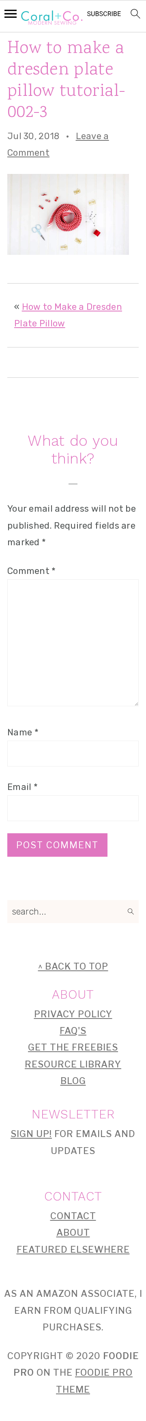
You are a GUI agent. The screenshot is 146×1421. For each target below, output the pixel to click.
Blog (73, 1081)
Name (23, 732)
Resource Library (73, 1064)
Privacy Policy (73, 1014)
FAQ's (73, 1030)
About (73, 1232)
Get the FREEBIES (73, 1047)
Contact (73, 1216)
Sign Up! (31, 1134)
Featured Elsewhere (73, 1249)
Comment (31, 570)
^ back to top (73, 966)
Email (22, 786)
